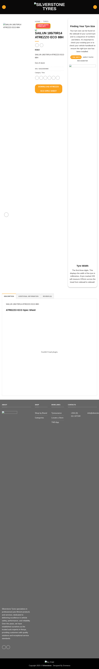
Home (37, 21)
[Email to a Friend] (49, 78)
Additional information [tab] (28, 296)
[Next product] (37, 45)
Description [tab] (9, 296)
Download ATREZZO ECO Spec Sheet (48, 89)
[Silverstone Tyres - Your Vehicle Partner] (49, 7)
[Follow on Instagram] (8, 647)
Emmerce (66, 666)
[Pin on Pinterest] (53, 78)
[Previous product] (41, 45)
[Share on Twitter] (45, 78)
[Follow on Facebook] (4, 647)
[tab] (76, 57)
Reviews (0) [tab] (47, 296)
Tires (45, 21)
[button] (4, 7)
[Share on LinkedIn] (58, 78)
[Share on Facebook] (41, 78)
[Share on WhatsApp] (37, 78)
